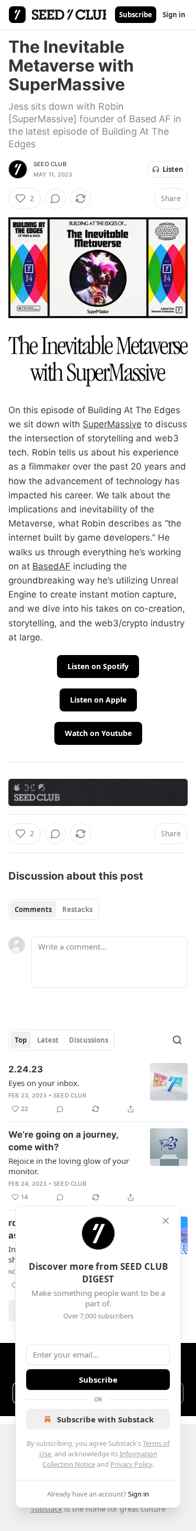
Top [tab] (21, 1040)
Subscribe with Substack (105, 1419)
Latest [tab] (48, 1040)
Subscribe (135, 14)
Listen (173, 169)
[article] (98, 1089)
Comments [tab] (33, 909)
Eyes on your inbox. (43, 1083)
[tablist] (53, 909)
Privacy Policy (131, 1464)
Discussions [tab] (88, 1040)
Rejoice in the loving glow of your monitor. (68, 1165)
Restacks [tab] (77, 909)
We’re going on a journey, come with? (63, 1140)
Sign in (174, 14)
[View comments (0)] (55, 198)
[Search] (177, 1040)
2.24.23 (25, 1069)
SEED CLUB (49, 164)
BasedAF (51, 566)
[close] (165, 1220)
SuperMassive (112, 424)
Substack (46, 1509)
